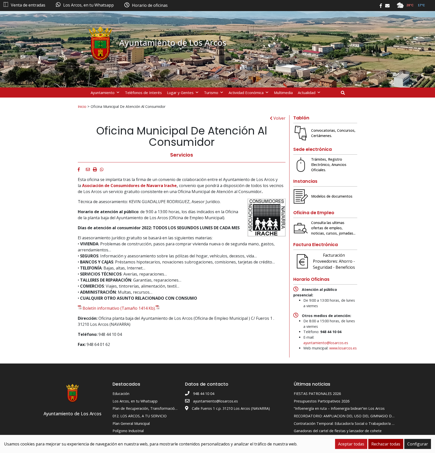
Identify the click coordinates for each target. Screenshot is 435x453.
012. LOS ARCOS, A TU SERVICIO (140, 416)
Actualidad (306, 92)
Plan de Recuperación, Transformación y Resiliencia (155, 408)
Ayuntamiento (103, 92)
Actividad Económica (246, 92)
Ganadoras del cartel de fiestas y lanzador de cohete (338, 430)
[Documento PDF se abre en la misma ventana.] (158, 308)
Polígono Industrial (128, 430)
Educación (121, 393)
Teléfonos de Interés (143, 92)
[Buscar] (345, 93)
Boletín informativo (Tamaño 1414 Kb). (119, 308)
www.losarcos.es (343, 348)
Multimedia (283, 92)
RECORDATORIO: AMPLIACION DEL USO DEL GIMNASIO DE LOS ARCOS (354, 416)
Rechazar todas (385, 444)
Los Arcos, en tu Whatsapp (135, 401)
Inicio (82, 106)
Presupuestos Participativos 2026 (321, 401)
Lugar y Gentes (180, 92)
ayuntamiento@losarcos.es (325, 342)
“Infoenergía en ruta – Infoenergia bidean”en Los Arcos (339, 408)
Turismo (211, 92)
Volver (278, 118)
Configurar (417, 444)
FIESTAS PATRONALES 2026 (317, 393)
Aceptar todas (351, 444)
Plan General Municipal (131, 423)
